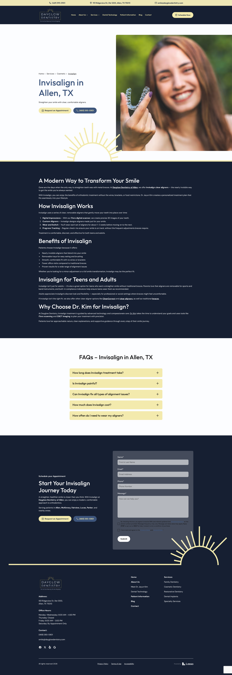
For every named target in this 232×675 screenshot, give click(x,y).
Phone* (121, 481)
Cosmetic (61, 73)
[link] (50, 15)
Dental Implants (171, 596)
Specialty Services (172, 601)
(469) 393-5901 (46, 634)
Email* (120, 469)
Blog (140, 15)
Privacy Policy (103, 664)
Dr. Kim (133, 313)
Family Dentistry (171, 582)
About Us (135, 582)
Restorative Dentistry (173, 591)
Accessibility (129, 664)
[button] (83, 15)
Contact (148, 15)
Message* (122, 493)
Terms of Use (116, 664)
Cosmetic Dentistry (172, 586)
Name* (121, 457)
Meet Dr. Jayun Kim (139, 586)
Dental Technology (109, 15)
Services (50, 73)
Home (73, 15)
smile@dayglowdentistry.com (52, 639)
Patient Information (128, 15)
